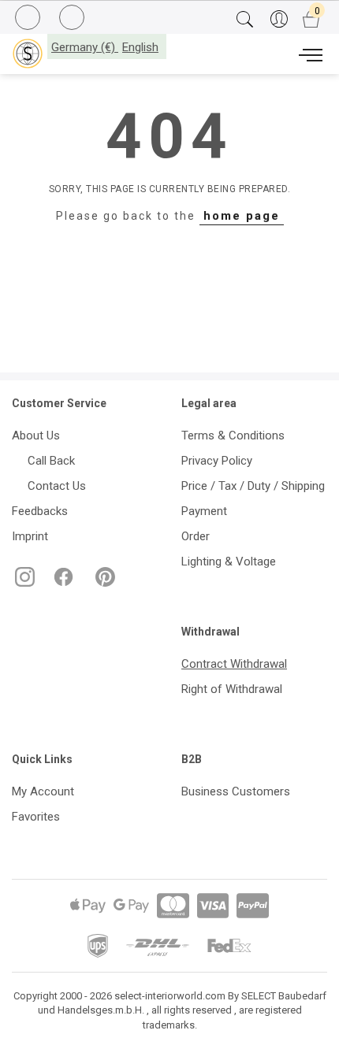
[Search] (244, 20)
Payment (204, 511)
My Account (43, 791)
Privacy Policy (216, 461)
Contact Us (53, 486)
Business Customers (235, 791)
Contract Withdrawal (234, 664)
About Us (36, 435)
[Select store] (27, 53)
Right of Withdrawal (231, 689)
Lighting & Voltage (228, 561)
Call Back (48, 461)
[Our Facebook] (61, 583)
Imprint (30, 536)
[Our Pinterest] (102, 583)
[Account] (278, 20)
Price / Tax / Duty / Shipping (253, 486)
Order (195, 536)
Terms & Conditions (233, 435)
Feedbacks (40, 511)
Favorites (36, 817)
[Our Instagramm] (23, 583)
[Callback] (29, 20)
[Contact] (73, 18)
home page (241, 216)
